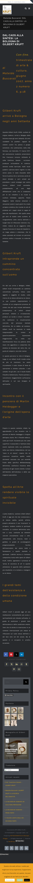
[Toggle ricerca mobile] (26, 8)
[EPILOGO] (7, 716)
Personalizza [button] (10, 880)
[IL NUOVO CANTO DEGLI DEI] (20, 716)
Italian (9, 770)
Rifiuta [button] (27, 880)
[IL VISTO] (7, 710)
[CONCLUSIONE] (14, 716)
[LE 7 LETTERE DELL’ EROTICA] (7, 723)
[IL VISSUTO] (14, 710)
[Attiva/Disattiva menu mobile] (29, 8)
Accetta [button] (20, 880)
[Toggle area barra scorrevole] (31, 1)
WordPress (11, 841)
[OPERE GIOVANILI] (14, 723)
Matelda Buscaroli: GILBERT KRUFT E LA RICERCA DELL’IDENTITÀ (14, 793)
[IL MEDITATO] (20, 710)
